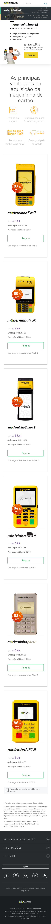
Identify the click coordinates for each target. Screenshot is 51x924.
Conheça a (22, 246)
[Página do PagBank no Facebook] (6, 875)
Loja (29, 3)
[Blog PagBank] (44, 875)
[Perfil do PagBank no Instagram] (15, 875)
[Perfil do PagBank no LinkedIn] (35, 875)
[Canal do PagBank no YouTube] (25, 875)
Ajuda (25, 867)
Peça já (31, 54)
